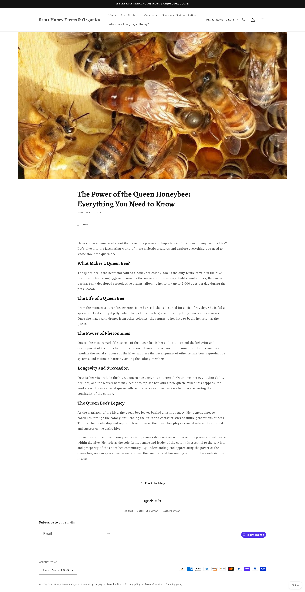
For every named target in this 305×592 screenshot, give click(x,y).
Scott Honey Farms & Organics (64, 584)
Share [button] (84, 224)
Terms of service (153, 584)
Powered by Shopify (91, 584)
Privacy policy (132, 584)
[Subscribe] (108, 534)
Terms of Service (148, 510)
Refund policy (172, 510)
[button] (244, 19)
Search (128, 510)
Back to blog (155, 483)
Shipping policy (174, 584)
